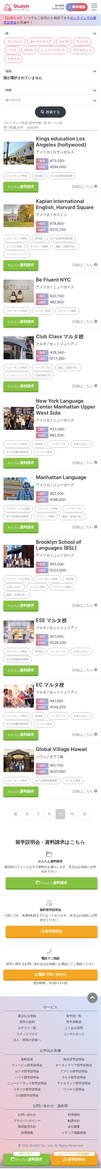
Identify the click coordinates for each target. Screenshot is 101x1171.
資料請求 (21, 186)
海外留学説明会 (74, 1059)
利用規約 (74, 1114)
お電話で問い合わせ (50, 974)
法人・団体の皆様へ (27, 1040)
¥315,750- (52, 229)
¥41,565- (51, 701)
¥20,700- (51, 296)
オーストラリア (41, 41)
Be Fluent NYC (53, 280)
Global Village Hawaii (61, 749)
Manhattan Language (61, 477)
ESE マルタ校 (51, 620)
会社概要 (74, 1126)
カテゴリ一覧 (27, 1028)
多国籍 (39, 175)
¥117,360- (52, 358)
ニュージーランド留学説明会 (27, 1083)
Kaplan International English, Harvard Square (65, 204)
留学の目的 (27, 1022)
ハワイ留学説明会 (27, 1077)
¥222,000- (52, 570)
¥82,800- (51, 302)
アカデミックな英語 (18, 508)
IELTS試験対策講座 (61, 175)
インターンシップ (17, 254)
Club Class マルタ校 (60, 336)
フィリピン (14, 41)
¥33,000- (52, 429)
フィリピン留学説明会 (27, 1065)
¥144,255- (52, 707)
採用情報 (27, 1132)
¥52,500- (51, 493)
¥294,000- (52, 167)
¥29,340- (52, 352)
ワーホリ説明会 (74, 1089)
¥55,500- (51, 564)
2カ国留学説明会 (27, 1095)
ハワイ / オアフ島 (50, 756)
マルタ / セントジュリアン (57, 344)
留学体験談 (74, 1022)
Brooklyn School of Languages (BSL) (58, 545)
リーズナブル (42, 367)
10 (72, 814)
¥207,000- (52, 771)
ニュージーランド (53, 50)
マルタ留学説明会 (74, 1077)
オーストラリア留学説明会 (74, 1065)
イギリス (13, 58)
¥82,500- (51, 435)
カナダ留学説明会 (27, 1071)
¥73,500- (52, 160)
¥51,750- (51, 765)
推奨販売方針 (27, 1126)
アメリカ (82, 41)
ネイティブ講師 (39, 246)
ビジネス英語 (14, 246)
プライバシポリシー (27, 1120)
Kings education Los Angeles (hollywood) (61, 141)
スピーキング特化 (17, 175)
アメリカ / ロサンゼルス (55, 152)
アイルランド (82, 50)
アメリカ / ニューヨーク (55, 287)
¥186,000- (52, 499)
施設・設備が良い (66, 246)
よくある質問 (74, 1028)
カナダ (63, 41)
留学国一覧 (74, 1016)
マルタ (28, 50)
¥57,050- (51, 636)
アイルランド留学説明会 (74, 1083)
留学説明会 (53, 931)
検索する (53, 112)
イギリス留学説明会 (27, 1089)
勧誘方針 (74, 1120)
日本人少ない (81, 444)
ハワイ (11, 50)
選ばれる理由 (27, 1016)
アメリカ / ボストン (51, 214)
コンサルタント (74, 1034)
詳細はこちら (82, 186)
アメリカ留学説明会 (74, 1071)
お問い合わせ (27, 1114)
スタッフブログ (27, 1034)
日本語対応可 (42, 375)
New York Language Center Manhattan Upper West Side (65, 407)
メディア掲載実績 (74, 1132)
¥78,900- (51, 223)
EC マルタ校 (50, 685)
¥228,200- (52, 642)
